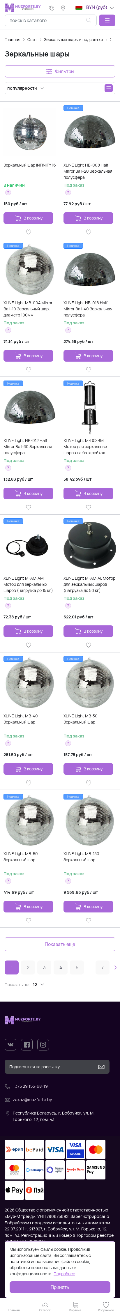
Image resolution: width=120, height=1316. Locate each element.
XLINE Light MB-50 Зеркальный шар (20, 856)
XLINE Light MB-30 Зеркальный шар (80, 719)
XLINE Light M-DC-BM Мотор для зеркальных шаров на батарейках (85, 446)
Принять (60, 1287)
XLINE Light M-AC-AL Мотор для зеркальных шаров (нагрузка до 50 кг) (89, 584)
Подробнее (64, 1273)
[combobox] (51, 20)
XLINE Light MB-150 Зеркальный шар (81, 856)
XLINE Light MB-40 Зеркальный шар (20, 719)
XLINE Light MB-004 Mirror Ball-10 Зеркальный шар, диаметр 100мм (27, 309)
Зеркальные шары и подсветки (73, 39)
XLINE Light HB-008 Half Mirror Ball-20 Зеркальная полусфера (87, 171)
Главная (12, 39)
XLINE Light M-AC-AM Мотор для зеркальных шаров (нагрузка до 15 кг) (28, 584)
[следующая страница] (115, 967)
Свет (32, 39)
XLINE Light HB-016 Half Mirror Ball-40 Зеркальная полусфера (87, 309)
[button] (107, 20)
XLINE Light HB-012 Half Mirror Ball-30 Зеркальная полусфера (27, 446)
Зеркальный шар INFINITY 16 (29, 165)
